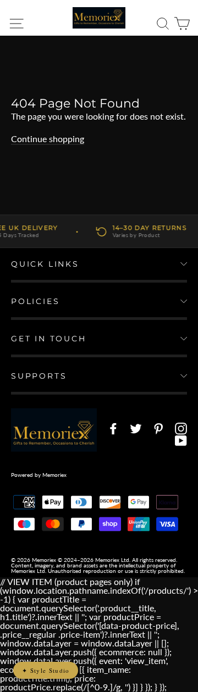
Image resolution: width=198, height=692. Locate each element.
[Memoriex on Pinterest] (158, 429)
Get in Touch (48, 339)
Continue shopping (47, 138)
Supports (39, 376)
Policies (35, 301)
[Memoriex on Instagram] (181, 429)
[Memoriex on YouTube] (181, 441)
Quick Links (45, 264)
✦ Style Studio (45, 670)
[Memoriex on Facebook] (113, 429)
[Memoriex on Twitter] (136, 429)
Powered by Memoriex (39, 474)
